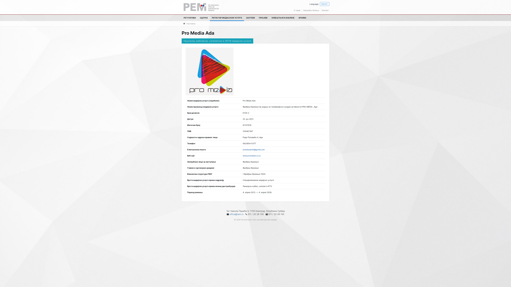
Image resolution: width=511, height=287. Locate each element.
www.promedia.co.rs (252, 156)
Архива (302, 18)
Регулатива (190, 18)
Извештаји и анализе (283, 18)
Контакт (325, 10)
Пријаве (263, 18)
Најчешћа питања (311, 10)
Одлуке (204, 18)
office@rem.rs (237, 214)
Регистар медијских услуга (227, 18)
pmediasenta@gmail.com (254, 149)
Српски (324, 4)
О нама (297, 10)
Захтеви (250, 18)
